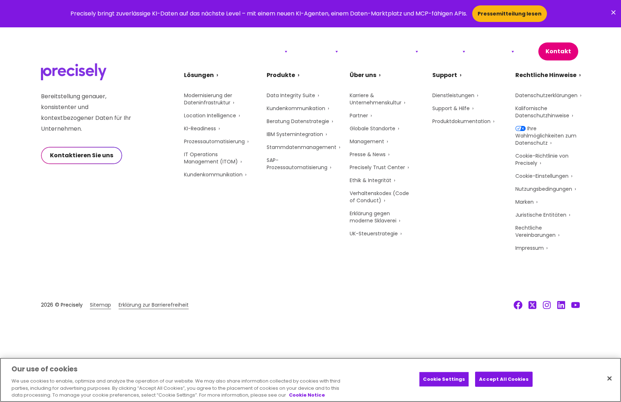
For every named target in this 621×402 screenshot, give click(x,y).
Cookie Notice (307, 394)
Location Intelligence (210, 115)
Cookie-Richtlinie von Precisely (542, 159)
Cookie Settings (444, 379)
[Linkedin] (561, 305)
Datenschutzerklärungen (546, 95)
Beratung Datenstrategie (298, 121)
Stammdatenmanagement (301, 147)
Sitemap (100, 304)
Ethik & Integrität (370, 180)
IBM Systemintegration (295, 134)
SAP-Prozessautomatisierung (297, 164)
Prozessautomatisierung (214, 141)
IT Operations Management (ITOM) (211, 158)
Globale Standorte (372, 128)
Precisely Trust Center (377, 167)
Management (367, 141)
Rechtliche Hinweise (545, 75)
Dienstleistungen (453, 95)
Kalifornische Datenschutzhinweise (542, 112)
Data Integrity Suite (291, 95)
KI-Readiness (200, 128)
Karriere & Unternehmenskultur (375, 99)
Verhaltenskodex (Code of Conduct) (379, 197)
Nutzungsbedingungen (543, 189)
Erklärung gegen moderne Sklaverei (373, 217)
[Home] (74, 51)
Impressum (529, 248)
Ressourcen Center (382, 51)
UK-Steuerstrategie (374, 233)
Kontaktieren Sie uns (81, 155)
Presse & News (368, 154)
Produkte (317, 51)
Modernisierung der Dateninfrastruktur (208, 99)
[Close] (609, 379)
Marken (524, 201)
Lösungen (266, 51)
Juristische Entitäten (540, 214)
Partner (359, 115)
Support (446, 51)
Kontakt (558, 51)
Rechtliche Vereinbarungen (535, 231)
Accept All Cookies (503, 379)
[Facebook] (518, 305)
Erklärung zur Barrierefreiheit (154, 304)
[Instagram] (546, 305)
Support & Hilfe (451, 108)
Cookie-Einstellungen (542, 176)
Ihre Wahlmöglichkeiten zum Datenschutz (545, 135)
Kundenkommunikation (213, 174)
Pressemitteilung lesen (510, 13)
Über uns (494, 51)
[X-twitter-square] (532, 305)
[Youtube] (575, 305)
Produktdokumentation (461, 121)
